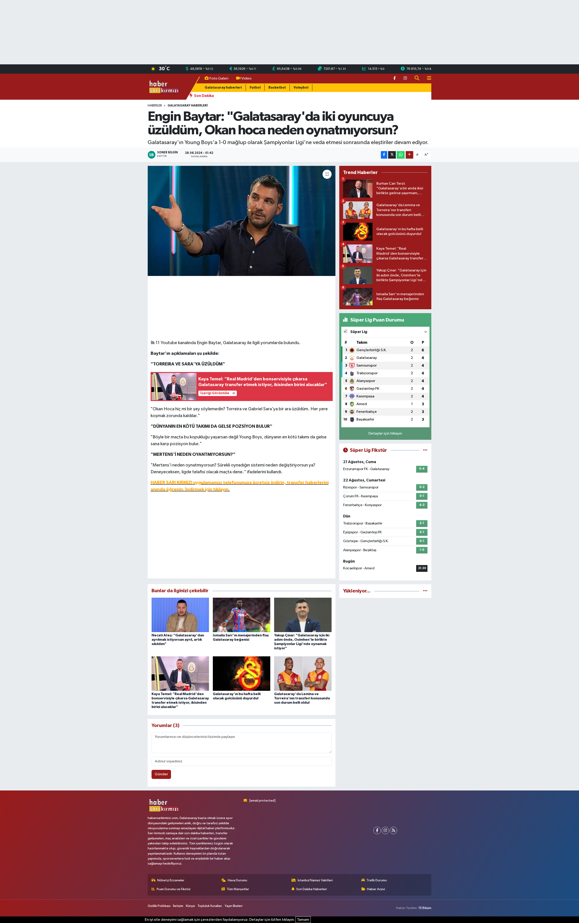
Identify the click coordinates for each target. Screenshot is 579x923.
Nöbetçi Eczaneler (170, 880)
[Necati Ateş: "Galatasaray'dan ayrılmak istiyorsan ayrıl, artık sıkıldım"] (180, 615)
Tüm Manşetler (238, 889)
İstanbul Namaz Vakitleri (315, 880)
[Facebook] (377, 830)
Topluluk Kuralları (209, 906)
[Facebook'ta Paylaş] (384, 155)
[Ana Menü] (427, 78)
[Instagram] (385, 830)
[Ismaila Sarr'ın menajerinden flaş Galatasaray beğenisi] (241, 615)
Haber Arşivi (376, 889)
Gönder (161, 774)
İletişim (178, 906)
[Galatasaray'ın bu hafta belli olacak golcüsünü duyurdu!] (241, 673)
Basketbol (277, 87)
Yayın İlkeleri (233, 906)
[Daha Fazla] (409, 155)
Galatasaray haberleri (223, 87)
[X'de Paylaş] (392, 155)
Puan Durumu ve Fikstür (174, 889)
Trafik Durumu (377, 880)
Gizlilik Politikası (159, 906)
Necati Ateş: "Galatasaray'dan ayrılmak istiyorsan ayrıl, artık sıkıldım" (178, 639)
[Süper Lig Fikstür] (425, 450)
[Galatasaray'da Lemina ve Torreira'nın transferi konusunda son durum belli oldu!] (303, 673)
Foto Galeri (218, 78)
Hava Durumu (237, 880)
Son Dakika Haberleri (311, 889)
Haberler (155, 105)
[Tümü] (425, 591)
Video (246, 78)
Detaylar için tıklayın (385, 433)
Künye (190, 906)
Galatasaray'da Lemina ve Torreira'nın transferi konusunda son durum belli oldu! (302, 698)
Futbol (255, 87)
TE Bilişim (424, 908)
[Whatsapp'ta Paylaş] (401, 155)
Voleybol (301, 87)
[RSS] (393, 830)
